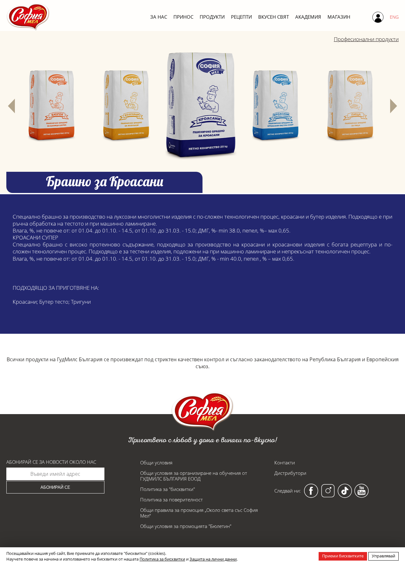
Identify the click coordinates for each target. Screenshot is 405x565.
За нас (158, 17)
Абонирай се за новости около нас (51, 462)
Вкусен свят (273, 17)
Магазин (338, 17)
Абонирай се (55, 487)
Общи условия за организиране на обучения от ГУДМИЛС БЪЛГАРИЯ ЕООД (193, 476)
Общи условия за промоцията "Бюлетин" (185, 526)
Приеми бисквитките (343, 556)
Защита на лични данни (213, 559)
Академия (308, 17)
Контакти (284, 462)
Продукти (212, 17)
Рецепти (241, 17)
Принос (183, 17)
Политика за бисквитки (162, 559)
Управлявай (383, 556)
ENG (394, 17)
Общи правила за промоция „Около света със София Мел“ (199, 513)
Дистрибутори (290, 473)
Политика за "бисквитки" (167, 489)
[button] (11, 106)
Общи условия (156, 462)
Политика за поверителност (171, 499)
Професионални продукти (366, 39)
